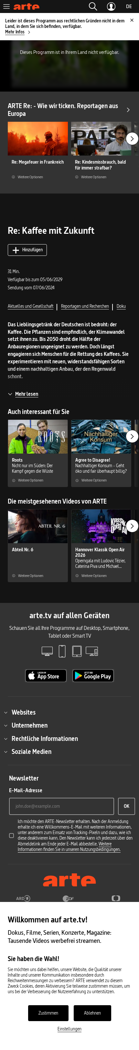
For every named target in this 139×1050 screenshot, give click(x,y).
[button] (93, 6)
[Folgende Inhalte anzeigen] (132, 138)
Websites (24, 712)
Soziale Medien (31, 752)
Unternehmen (30, 725)
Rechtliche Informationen (45, 739)
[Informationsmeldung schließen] (132, 20)
